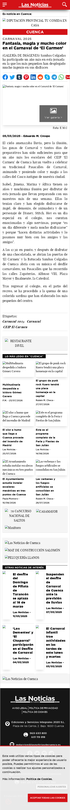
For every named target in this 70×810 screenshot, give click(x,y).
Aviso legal (19, 708)
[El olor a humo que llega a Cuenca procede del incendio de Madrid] (18, 418)
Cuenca (35, 32)
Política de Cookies (35, 712)
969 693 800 (38, 733)
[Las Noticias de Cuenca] (22, 542)
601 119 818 (38, 737)
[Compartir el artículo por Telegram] (54, 77)
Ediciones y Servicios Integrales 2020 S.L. (38, 722)
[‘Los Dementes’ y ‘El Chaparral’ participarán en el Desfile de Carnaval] (6, 647)
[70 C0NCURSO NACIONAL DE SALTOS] (19, 515)
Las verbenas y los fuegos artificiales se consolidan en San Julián (45, 487)
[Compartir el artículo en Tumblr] (19, 77)
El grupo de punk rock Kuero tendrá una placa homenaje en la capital (47, 388)
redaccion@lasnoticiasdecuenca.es (38, 744)
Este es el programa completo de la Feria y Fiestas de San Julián (47, 437)
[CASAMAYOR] (47, 511)
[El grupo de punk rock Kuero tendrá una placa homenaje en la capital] (51, 369)
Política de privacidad (43, 708)
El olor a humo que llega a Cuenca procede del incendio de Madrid (13, 437)
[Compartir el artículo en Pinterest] (26, 77)
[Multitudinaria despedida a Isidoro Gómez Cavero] (18, 369)
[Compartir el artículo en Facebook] (5, 77)
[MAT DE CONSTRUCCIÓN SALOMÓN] (32, 550)
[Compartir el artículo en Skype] (47, 77)
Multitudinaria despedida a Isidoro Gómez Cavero (12, 390)
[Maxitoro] (13, 527)
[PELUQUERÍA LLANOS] (22, 557)
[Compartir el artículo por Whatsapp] (61, 77)
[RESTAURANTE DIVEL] (19, 343)
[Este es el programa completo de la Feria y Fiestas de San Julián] (51, 418)
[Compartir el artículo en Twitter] (12, 77)
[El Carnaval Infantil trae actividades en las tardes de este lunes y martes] (40, 647)
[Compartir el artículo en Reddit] (40, 77)
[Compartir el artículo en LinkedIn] (33, 77)
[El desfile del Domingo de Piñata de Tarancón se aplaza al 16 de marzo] (6, 595)
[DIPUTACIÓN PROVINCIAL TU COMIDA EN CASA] (35, 22)
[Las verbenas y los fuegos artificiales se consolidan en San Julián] (51, 467)
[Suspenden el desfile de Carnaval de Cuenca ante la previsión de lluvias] (40, 595)
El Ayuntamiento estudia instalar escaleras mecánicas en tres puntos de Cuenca (14, 487)
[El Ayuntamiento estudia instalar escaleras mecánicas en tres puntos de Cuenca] (18, 467)
